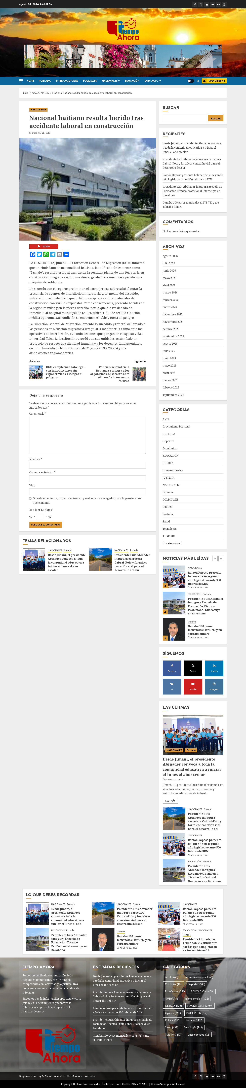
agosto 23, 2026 (199, 611)
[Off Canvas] (21, 80)
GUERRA (168, 463)
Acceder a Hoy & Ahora (68, 1076)
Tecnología (170, 529)
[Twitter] (200, 4)
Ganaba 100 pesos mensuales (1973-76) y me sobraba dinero (205, 603)
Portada (45, 80)
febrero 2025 (171, 387)
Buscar (171, 107)
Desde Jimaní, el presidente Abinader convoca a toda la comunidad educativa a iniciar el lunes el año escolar (67, 562)
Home (30, 80)
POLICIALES (90, 80)
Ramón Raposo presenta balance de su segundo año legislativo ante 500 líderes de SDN (204, 845)
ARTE (166, 419)
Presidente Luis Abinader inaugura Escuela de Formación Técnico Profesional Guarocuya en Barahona (192, 191)
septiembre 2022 (173, 395)
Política (167, 507)
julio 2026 (169, 263)
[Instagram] (224, 4)
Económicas (170, 448)
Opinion (168, 492)
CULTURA (169, 434)
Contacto (151, 80)
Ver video (90, 1076)
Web (32, 485)
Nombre (35, 459)
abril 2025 (169, 373)
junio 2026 (169, 270)
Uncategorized (172, 543)
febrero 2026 (171, 300)
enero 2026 (170, 307)
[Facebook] (194, 4)
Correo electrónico (42, 472)
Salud (166, 521)
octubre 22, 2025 (41, 133)
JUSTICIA (168, 477)
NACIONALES (109, 80)
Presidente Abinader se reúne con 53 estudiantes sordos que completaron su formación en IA (200, 944)
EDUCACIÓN (132, 80)
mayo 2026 (169, 278)
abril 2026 (169, 285)
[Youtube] (218, 4)
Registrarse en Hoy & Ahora (35, 1076)
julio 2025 (169, 351)
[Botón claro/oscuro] (191, 81)
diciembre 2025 (173, 314)
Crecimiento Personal (176, 426)
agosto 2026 (170, 256)
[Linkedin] (206, 4)
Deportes (168, 441)
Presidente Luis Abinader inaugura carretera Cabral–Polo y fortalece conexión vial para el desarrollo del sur (132, 562)
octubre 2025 (171, 329)
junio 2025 (169, 358)
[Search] (198, 81)
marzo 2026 (170, 292)
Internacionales (67, 80)
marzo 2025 (170, 380)
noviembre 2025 (173, 322)
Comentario (37, 413)
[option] (193, 579)
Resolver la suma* (41, 510)
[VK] (212, 4)
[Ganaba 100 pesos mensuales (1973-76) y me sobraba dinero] (174, 603)
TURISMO (169, 536)
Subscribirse (217, 80)
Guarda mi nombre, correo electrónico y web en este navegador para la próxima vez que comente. (87, 501)
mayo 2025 (169, 365)
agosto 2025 (170, 343)
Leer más (170, 800)
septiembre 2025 (173, 336)
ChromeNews (159, 1084)
